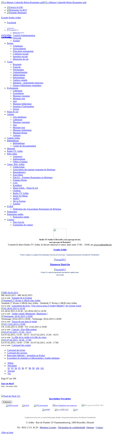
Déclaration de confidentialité (71, 427)
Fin (9, 373)
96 (23, 368)
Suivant (11, 371)
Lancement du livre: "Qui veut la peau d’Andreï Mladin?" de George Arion (46, 306)
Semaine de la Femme (22, 298)
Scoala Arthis (60, 249)
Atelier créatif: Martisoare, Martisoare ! (30, 313)
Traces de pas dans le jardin (24, 321)
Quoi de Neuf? (7, 384)
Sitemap (90, 427)
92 (9, 368)
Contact (99, 427)
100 (37, 368)
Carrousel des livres (16, 350)
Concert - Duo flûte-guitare (24, 329)
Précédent (12, 365)
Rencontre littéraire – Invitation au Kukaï (26, 355)
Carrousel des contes (21, 345)
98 (30, 368)
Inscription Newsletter (60, 398)
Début (10, 363)
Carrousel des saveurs (17, 353)
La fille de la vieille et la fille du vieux (29, 337)
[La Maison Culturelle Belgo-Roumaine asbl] (43, 2)
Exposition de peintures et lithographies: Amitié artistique (33, 358)
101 (42, 368)
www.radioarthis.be (103, 244)
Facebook (11, 22)
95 (19, 368)
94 (16, 368)
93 (12, 368)
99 (33, 368)
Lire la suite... (6, 37)
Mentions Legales (48, 427)
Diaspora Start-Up (60, 264)
